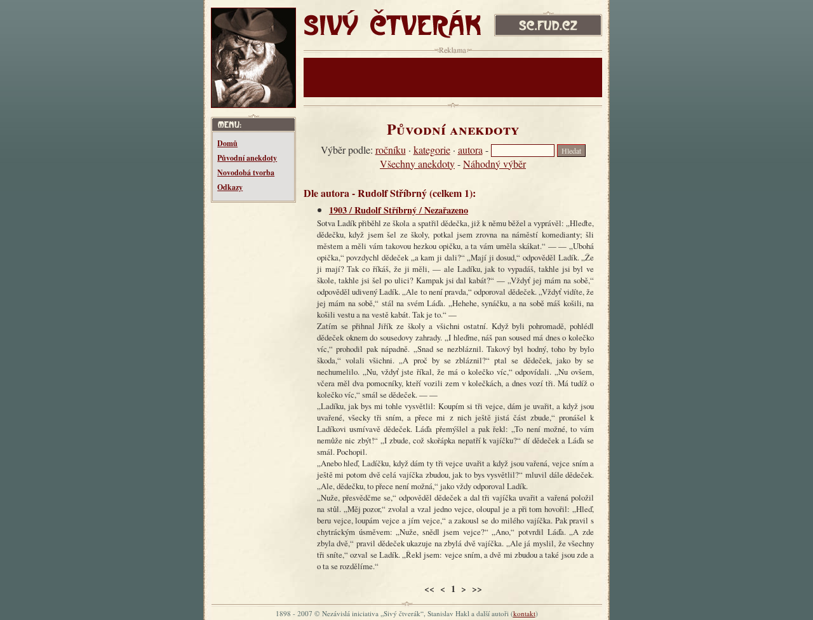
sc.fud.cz (512, 14)
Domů (227, 143)
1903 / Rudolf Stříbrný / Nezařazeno (398, 210)
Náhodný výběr (494, 163)
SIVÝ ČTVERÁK (365, 20)
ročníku (390, 149)
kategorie (431, 149)
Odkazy (230, 187)
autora (470, 149)
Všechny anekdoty (417, 163)
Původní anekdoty (247, 157)
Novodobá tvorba (245, 172)
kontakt (524, 613)
